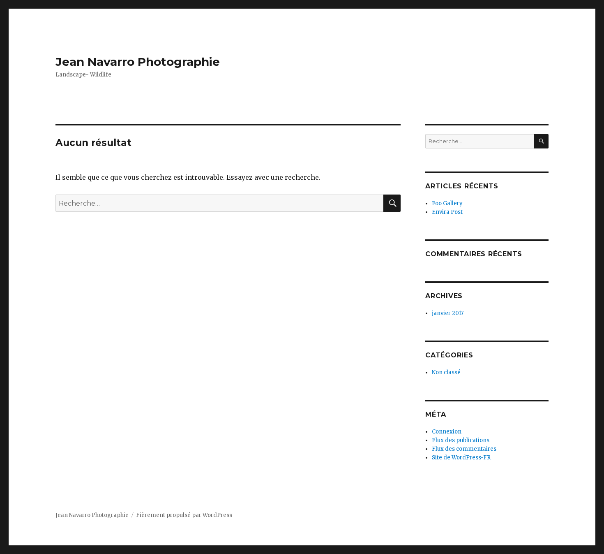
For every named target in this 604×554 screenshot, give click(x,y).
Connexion (446, 431)
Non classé (446, 372)
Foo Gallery (447, 203)
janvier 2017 (447, 313)
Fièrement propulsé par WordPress (184, 515)
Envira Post (447, 212)
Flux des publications (460, 440)
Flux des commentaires (464, 448)
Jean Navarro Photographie (137, 62)
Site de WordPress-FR (461, 457)
